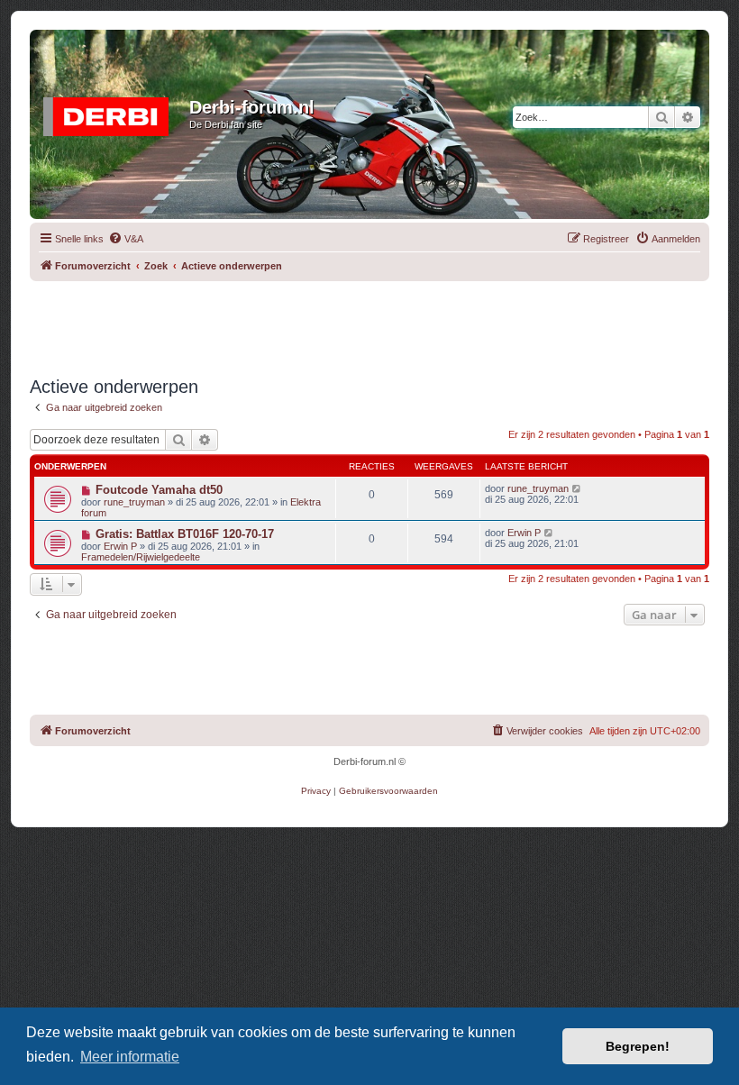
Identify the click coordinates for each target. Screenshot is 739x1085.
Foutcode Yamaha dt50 (159, 490)
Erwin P (120, 546)
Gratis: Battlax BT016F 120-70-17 (185, 534)
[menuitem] (125, 239)
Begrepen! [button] (638, 1046)
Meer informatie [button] (129, 1056)
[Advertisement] (369, 321)
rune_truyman (134, 502)
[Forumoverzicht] (111, 112)
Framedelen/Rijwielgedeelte (140, 557)
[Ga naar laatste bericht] (577, 488)
